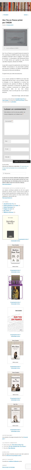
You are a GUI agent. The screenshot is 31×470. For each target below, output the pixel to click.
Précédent (5, 14)
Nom (6, 141)
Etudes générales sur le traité (11, 205)
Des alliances (12, 448)
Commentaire (8, 121)
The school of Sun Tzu (17, 444)
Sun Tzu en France (20, 100)
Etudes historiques (8, 207)
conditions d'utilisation (14, 461)
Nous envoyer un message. (8, 467)
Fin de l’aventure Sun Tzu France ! (17, 446)
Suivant (26, 14)
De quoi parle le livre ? (24, 239)
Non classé (6, 210)
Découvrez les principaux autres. (13, 455)
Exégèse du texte (8, 209)
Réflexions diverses (8, 212)
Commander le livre (15, 241)
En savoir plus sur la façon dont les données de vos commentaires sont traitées (15, 167)
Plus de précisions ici (7, 198)
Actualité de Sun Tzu (20, 99)
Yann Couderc (5, 100)
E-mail (6, 149)
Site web (7, 157)
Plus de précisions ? (7, 184)
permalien (14, 102)
